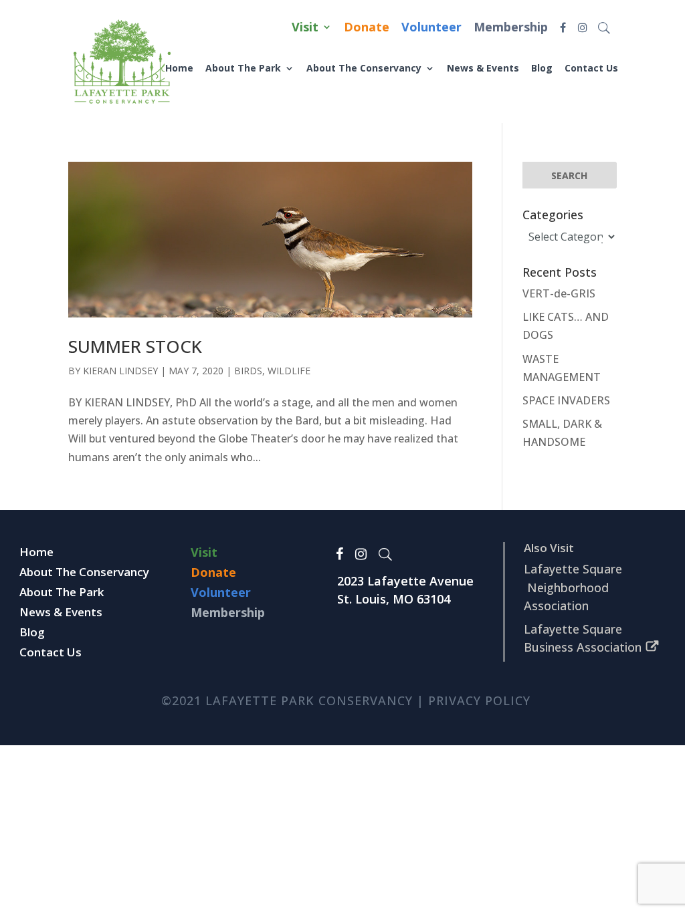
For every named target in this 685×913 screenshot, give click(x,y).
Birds (248, 370)
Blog (542, 67)
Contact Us (591, 67)
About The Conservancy (363, 67)
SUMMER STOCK (135, 346)
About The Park (243, 67)
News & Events (483, 67)
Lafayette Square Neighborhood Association (573, 587)
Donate (366, 28)
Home (179, 67)
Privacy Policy (479, 700)
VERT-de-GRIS (558, 293)
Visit (305, 28)
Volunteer (431, 28)
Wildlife (289, 370)
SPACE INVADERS (566, 400)
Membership (511, 28)
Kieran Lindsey (120, 370)
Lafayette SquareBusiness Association (583, 638)
